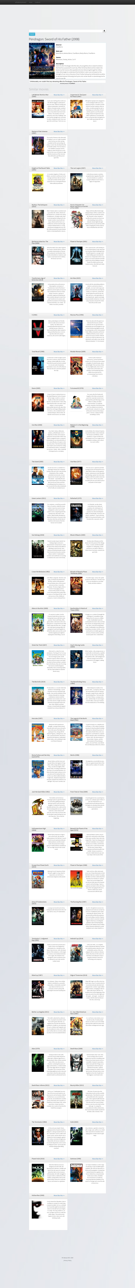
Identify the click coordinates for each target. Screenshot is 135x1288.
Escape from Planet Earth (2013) (40, 866)
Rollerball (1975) (76, 498)
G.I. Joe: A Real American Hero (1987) (78, 1013)
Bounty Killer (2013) (77, 1085)
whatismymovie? (20, 2)
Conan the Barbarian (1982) (41, 572)
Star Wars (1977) (75, 462)
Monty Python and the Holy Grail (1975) (41, 756)
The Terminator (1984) (39, 1122)
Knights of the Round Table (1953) (41, 169)
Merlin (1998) (74, 755)
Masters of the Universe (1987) (39, 132)
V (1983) (34, 315)
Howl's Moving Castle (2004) (77, 646)
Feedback (37, 2)
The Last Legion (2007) (78, 168)
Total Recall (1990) (38, 352)
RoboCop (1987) (37, 975)
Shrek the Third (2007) (39, 645)
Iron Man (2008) (37, 425)
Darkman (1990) (75, 1159)
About (30, 2)
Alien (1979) (36, 1049)
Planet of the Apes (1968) (78, 865)
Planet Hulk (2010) (38, 1159)
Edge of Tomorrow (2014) (78, 975)
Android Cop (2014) (76, 939)
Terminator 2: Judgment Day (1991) (40, 939)
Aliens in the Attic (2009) (40, 608)
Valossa (65, 1258)
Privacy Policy (67, 1260)
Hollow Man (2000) (38, 1195)
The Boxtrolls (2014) (38, 682)
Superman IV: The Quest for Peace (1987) (78, 95)
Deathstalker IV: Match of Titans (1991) (78, 609)
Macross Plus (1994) (77, 315)
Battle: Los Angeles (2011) (40, 1012)
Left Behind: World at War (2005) (40, 95)
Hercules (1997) (37, 718)
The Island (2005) (37, 462)
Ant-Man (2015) (75, 278)
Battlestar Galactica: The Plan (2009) (40, 242)
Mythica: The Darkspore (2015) (39, 206)
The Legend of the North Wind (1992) (78, 719)
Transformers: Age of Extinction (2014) (38, 279)
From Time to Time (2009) (79, 792)
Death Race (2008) (76, 1049)
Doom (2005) (36, 388)
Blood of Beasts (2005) (77, 535)
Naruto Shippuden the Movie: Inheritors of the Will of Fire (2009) (79, 206)
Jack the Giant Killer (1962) (41, 792)
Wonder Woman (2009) (78, 352)
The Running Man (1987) (78, 902)
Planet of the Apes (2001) (78, 241)
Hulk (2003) (74, 1122)
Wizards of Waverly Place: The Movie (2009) (78, 572)
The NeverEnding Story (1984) (78, 682)
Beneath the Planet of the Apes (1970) (78, 829)
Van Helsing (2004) (38, 535)
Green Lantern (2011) (39, 498)
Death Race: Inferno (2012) (40, 1085)
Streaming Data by (64, 83)
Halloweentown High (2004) (39, 829)
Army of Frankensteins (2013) (39, 903)
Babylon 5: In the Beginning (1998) (79, 426)
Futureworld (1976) (77, 388)
